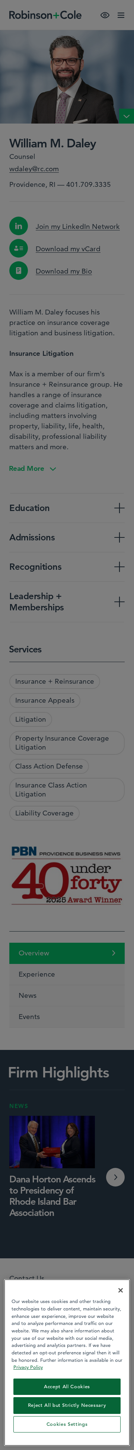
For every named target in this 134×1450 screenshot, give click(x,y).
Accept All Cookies (67, 1386)
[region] (67, 1362)
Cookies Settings (67, 1424)
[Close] (120, 1290)
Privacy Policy (28, 1367)
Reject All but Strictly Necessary (67, 1405)
